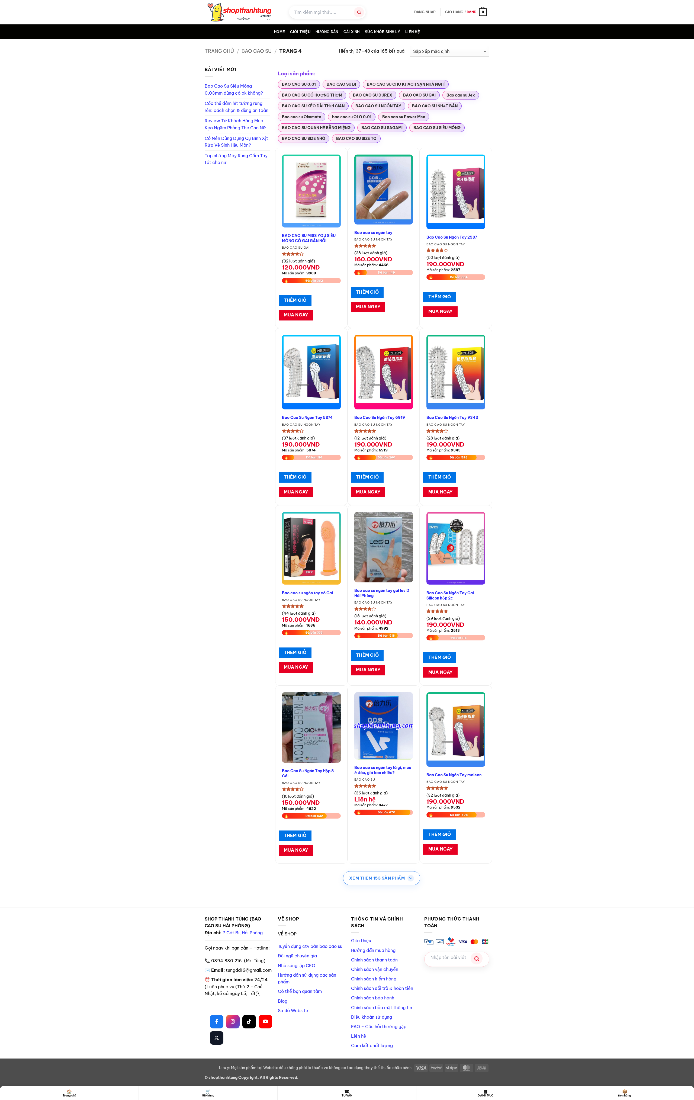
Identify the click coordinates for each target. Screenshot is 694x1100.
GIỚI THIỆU (300, 32)
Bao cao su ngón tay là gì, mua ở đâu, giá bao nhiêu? (382, 770)
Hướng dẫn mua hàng (373, 950)
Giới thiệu (361, 940)
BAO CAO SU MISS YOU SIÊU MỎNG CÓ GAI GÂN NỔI (309, 238)
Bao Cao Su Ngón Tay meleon (453, 774)
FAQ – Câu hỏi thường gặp (378, 1026)
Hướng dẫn (327, 32)
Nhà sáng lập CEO (296, 965)
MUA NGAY (296, 315)
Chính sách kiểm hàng (373, 979)
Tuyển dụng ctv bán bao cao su (310, 946)
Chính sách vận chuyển (374, 969)
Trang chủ (219, 51)
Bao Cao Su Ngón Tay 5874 (307, 417)
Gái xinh (351, 32)
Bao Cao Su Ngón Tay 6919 (379, 417)
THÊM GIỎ (295, 300)
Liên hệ (412, 32)
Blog (282, 1001)
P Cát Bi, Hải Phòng (243, 932)
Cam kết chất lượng (372, 1045)
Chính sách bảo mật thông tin (381, 1007)
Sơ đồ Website (293, 1010)
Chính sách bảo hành (372, 997)
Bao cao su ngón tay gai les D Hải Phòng (381, 593)
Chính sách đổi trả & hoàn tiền (382, 988)
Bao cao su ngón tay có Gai (307, 593)
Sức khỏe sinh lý (382, 32)
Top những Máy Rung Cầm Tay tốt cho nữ (236, 159)
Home (279, 32)
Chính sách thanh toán (374, 960)
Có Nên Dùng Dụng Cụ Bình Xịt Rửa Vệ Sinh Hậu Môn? (236, 142)
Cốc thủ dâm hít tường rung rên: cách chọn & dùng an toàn (236, 107)
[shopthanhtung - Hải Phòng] (243, 12)
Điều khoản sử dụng (371, 1017)
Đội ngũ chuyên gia (297, 955)
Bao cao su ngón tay (373, 232)
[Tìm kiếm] (359, 12)
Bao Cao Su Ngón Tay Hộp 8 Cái (308, 773)
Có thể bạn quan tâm (300, 991)
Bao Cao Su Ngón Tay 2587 (451, 237)
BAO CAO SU (257, 51)
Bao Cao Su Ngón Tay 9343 (452, 417)
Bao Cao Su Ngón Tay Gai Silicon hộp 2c (450, 596)
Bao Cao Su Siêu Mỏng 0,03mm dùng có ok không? (234, 89)
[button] (425, 12)
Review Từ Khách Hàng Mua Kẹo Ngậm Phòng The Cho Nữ (235, 124)
